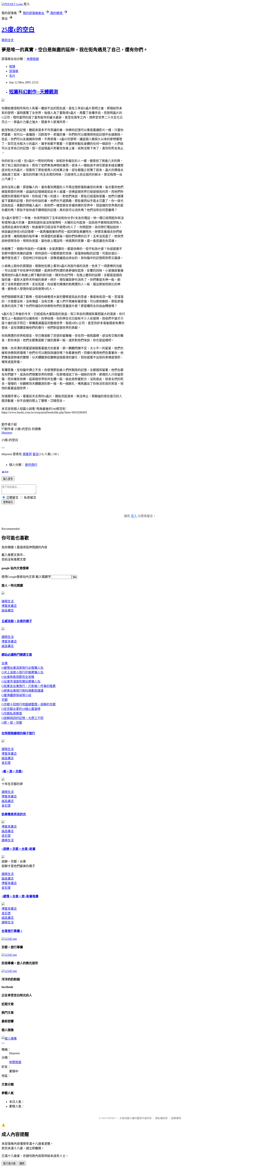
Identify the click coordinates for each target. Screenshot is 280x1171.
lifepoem (7, 432)
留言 (36, 454)
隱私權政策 (161, 1118)
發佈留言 (8, 502)
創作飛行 (31, 464)
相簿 (12, 66)
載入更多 (8, 478)
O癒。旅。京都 (12, 722)
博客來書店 (9, 605)
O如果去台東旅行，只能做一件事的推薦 (29, 686)
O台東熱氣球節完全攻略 (18, 677)
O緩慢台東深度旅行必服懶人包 (22, 667)
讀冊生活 (8, 601)
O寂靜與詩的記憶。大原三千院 (22, 718)
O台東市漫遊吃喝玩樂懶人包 (21, 681)
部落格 (13, 71)
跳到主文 (8, 40)
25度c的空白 (18, 29)
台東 (5, 663)
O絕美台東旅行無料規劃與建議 (22, 690)
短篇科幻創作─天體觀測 (33, 91)
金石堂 (6, 762)
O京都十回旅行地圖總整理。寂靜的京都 (29, 704)
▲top (5, 471)
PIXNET (111, 1118)
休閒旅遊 (33, 59)
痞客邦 (27, 454)
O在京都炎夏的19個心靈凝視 (21, 709)
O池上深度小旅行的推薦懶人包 (22, 672)
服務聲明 (176, 1118)
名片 (12, 75)
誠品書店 (8, 610)
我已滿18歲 (9, 1163)
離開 (21, 1163)
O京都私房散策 (12, 713)
